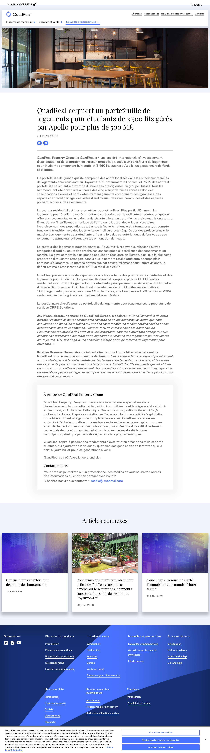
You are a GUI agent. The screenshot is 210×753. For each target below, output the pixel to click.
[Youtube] (18, 642)
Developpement (54, 662)
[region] (105, 739)
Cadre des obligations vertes (102, 713)
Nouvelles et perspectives (143, 643)
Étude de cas (135, 661)
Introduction (52, 643)
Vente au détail (95, 669)
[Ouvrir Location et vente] (61, 22)
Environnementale (55, 703)
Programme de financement (102, 706)
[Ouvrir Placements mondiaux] (34, 22)
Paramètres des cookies (160, 732)
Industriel (92, 656)
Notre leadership (177, 656)
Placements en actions (58, 650)
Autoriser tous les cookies (160, 747)
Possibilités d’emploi (138, 703)
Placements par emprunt (59, 656)
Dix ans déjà (175, 662)
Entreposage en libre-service (103, 675)
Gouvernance (52, 715)
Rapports (50, 721)
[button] (39, 143)
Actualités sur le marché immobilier (142, 652)
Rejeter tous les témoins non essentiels (160, 740)
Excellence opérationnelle (60, 669)
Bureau (91, 662)
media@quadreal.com (107, 480)
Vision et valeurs (177, 650)
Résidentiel (93, 650)
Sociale (49, 709)
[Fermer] (205, 739)
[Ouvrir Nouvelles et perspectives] (98, 21)
